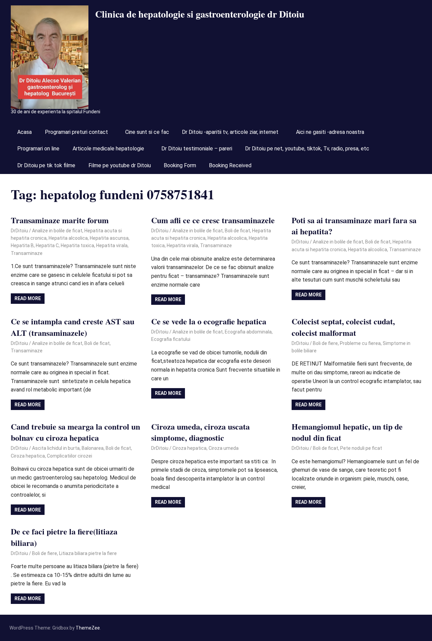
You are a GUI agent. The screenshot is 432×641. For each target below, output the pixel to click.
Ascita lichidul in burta (56, 448)
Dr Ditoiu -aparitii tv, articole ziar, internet (230, 132)
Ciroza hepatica (28, 456)
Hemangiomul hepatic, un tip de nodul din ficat (347, 432)
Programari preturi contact (76, 132)
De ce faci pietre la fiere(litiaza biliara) (64, 537)
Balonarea (93, 448)
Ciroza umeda (224, 448)
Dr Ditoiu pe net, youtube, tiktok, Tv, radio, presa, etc (307, 148)
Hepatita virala (112, 245)
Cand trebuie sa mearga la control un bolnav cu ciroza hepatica (75, 432)
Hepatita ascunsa (109, 238)
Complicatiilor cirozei (69, 456)
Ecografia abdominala (248, 331)
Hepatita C (47, 245)
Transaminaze (27, 253)
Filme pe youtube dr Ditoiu (119, 165)
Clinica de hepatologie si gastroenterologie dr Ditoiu (199, 14)
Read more (28, 298)
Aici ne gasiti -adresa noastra (330, 132)
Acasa (24, 132)
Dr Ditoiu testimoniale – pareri (196, 148)
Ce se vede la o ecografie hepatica (208, 321)
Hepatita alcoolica (68, 238)
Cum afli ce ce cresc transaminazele (213, 220)
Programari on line (38, 148)
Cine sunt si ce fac (147, 132)
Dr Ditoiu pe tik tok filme (46, 165)
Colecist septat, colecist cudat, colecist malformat (343, 327)
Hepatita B (22, 245)
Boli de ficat (237, 230)
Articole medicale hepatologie (108, 148)
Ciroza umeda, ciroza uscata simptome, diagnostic (200, 432)
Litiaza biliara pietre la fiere (88, 553)
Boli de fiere (325, 343)
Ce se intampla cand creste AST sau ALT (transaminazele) (72, 327)
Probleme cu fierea (360, 343)
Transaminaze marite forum (60, 220)
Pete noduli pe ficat (361, 448)
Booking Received (230, 165)
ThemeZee (88, 628)
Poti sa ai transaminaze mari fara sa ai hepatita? (354, 225)
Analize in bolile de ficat (57, 230)
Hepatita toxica (77, 245)
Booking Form (180, 165)
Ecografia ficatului (170, 339)
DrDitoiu (19, 230)
